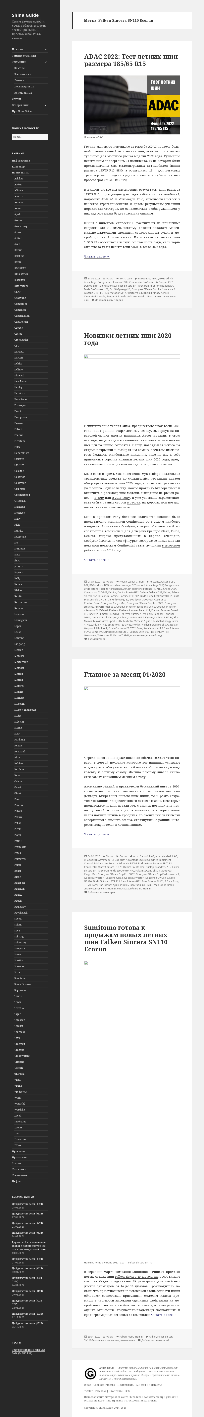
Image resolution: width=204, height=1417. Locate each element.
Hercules (19, 512)
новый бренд (154, 635)
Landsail (19, 614)
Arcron (18, 220)
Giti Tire (19, 465)
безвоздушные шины (116, 885)
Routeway (20, 906)
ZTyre (18, 1145)
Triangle (19, 1061)
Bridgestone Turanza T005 (113, 282)
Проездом (18, 1151)
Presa (17, 853)
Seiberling (20, 942)
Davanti (19, 351)
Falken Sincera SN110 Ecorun (132, 285)
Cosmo (18, 333)
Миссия (141, 1385)
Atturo (18, 232)
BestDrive (20, 268)
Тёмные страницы (24, 55)
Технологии (20, 1175)
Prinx (17, 865)
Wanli (17, 1097)
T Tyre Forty (171, 881)
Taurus (18, 996)
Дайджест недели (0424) (27, 1268)
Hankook (19, 506)
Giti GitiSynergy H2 (120, 289)
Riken (17, 876)
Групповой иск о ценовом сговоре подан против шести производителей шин (29, 1246)
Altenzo (18, 196)
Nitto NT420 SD (102, 624)
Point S (18, 841)
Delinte (18, 369)
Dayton (18, 357)
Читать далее (97, 256)
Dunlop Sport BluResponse (99, 285)
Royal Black (20, 912)
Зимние (19, 68)
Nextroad (19, 751)
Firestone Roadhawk (161, 285)
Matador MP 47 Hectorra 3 (125, 293)
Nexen (18, 745)
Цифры (16, 1181)
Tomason (19, 1020)
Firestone (20, 441)
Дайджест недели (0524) (27, 1259)
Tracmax (19, 1044)
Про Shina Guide (22, 111)
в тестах (133, 502)
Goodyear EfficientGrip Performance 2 (153, 289)
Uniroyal (19, 1073)
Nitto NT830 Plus (121, 624)
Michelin (19, 703)
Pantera (19, 805)
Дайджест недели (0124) (27, 1291)
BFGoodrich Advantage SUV (147, 585)
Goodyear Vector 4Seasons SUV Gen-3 (146, 877)
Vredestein (20, 1091)
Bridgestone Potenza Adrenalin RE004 (105, 588)
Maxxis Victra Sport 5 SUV (107, 621)
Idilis (17, 524)
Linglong (19, 644)
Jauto (17, 554)
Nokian (18, 763)
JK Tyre (18, 566)
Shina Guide (25, 15)
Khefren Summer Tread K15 (137, 614)
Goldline (19, 471)
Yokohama (20, 1121)
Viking (18, 1085)
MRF (17, 733)
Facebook (100, 1391)
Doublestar (20, 381)
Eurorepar (20, 405)
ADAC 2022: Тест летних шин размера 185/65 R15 (131, 60)
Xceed (17, 1115)
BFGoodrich (21, 274)
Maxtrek (19, 685)
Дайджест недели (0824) (27, 1213)
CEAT (17, 292)
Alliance (19, 190)
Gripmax (19, 489)
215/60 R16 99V (115, 180)
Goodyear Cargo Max (113, 603)
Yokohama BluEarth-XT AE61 (113, 635)
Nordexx (19, 769)
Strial (17, 972)
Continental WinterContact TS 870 (103, 867)
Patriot (18, 811)
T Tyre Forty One (93, 885)
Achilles (18, 178)
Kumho (18, 608)
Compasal (20, 309)
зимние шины (92, 888)
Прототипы (19, 1157)
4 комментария (96, 639)
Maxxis (18, 691)
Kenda (18, 584)
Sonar (17, 954)
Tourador (19, 1032)
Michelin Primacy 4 (151, 293)
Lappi (17, 626)
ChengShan (169, 588)
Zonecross (20, 1139)
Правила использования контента (134, 1400)
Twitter (88, 1391)
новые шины (137, 635)
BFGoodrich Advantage (117, 585)
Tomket (18, 1026)
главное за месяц (164, 885)
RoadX (18, 894)
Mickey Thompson (25, 709)
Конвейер (18, 166)
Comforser (20, 304)
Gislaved (19, 459)
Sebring (19, 936)
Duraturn (19, 393)
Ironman (19, 548)
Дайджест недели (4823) (27, 1323)
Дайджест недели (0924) (27, 1204)
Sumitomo (20, 978)
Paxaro (18, 817)
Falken (18, 429)
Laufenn (19, 638)
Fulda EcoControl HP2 (96, 289)
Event (17, 411)
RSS (127, 1391)
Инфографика (21, 160)
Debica (18, 363)
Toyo (17, 1038)
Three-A (19, 1008)
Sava (17, 930)
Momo (18, 727)
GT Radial (20, 500)
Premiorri (20, 847)
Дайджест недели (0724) (27, 1223)
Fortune (114, 596)
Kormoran (20, 602)
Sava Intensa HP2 (153, 628)
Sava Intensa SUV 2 (153, 881)
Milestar (19, 721)
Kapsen (18, 572)
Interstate (20, 536)
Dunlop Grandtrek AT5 (158, 867)
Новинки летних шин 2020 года (128, 339)
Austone (154, 581)
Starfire (18, 960)
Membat (19, 697)
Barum (18, 250)
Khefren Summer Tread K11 (134, 610)
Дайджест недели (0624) (27, 1232)
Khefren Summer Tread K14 (105, 614)
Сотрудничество (104, 1385)
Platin (17, 835)
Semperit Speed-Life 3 (119, 296)
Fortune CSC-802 (129, 596)
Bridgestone (21, 286)
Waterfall (19, 1103)
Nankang (19, 739)
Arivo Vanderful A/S (166, 856)
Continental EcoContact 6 (143, 282)
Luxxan (18, 650)
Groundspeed (22, 494)
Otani (17, 793)
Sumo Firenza (22, 984)
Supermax (20, 990)
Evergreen (20, 417)
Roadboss (19, 882)
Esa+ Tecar (20, 399)
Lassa (17, 632)
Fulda (17, 447)
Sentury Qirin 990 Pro (142, 632)
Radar (17, 871)
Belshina (19, 256)
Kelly (17, 578)
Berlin (18, 262)
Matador (19, 668)
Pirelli (17, 829)
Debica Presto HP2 (128, 592)
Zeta (17, 1133)
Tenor (17, 1002)
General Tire (21, 453)
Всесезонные (22, 74)
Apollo (17, 214)
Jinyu (17, 560)
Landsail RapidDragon (104, 617)
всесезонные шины (141, 885)
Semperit (19, 948)
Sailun (18, 924)
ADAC (155, 278)
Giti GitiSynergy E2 (118, 599)
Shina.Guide (106, 1407)
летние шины (161, 296)
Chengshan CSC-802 (95, 592)
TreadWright (21, 1056)
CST (16, 345)
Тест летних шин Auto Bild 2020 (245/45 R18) (28, 1351)
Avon (17, 244)
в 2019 (99, 497)
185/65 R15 (144, 278)
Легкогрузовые (24, 86)
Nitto (17, 757)
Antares (19, 202)
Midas (18, 715)
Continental (21, 321)
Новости (17, 49)
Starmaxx (20, 966)
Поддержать (126, 1385)
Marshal (19, 656)
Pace (17, 799)
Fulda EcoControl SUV (147, 870)
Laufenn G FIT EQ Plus (96, 293)
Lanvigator (20, 620)
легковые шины (110, 1340)
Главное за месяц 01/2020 (125, 674)
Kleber (18, 590)
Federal (18, 435)
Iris (16, 542)
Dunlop (18, 387)
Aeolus (18, 184)
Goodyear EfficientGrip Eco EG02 (145, 603)
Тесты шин (19, 62)
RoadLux (19, 888)
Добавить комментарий (109, 300)
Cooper (18, 327)
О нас (87, 1385)
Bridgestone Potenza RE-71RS (145, 588)
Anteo (17, 208)
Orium (18, 781)
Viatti (17, 1079)
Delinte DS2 (155, 592)
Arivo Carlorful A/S (143, 856)
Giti (105, 599)
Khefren (113, 610)
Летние (19, 80)
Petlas (17, 823)
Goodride (19, 477)
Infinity (18, 530)
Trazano (19, 1050)
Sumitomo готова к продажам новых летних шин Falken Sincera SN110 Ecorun (126, 938)
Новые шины (20, 172)
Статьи (16, 99)
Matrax (18, 674)
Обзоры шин (20, 105)
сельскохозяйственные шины (134, 888)
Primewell (20, 859)
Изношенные (23, 92)
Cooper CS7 (166, 282)
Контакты (155, 1385)
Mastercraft (21, 662)
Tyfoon (18, 1067)
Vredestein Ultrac (143, 296)
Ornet (17, 787)
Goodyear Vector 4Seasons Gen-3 (135, 606)
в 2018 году (121, 497)
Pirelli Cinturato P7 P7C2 (122, 628)
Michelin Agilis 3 (143, 621)
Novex (18, 775)
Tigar (17, 1014)
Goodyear (20, 483)
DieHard (19, 375)
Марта (110, 278)
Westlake (19, 1109)
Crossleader (21, 339)
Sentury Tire (162, 632)
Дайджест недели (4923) (27, 1313)
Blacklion (19, 280)
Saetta (18, 918)
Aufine (18, 238)
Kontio (18, 596)
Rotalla (18, 900)
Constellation (21, 315)
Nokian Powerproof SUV (155, 624)
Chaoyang (20, 298)
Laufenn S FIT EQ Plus (166, 617)
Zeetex (18, 1127)
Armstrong (20, 226)
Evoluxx (19, 423)
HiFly (17, 518)
